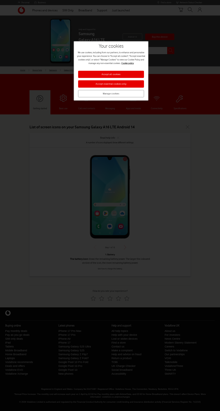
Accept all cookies (111, 74)
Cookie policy (127, 63)
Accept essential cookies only (111, 84)
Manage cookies (111, 93)
